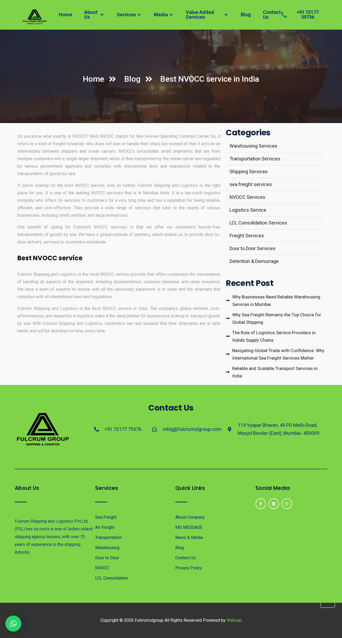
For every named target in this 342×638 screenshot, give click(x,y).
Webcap (234, 620)
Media (161, 14)
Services (126, 14)
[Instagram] (287, 503)
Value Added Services (200, 14)
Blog (246, 14)
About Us (91, 14)
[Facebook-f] (260, 503)
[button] (13, 624)
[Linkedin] (274, 503)
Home (65, 14)
